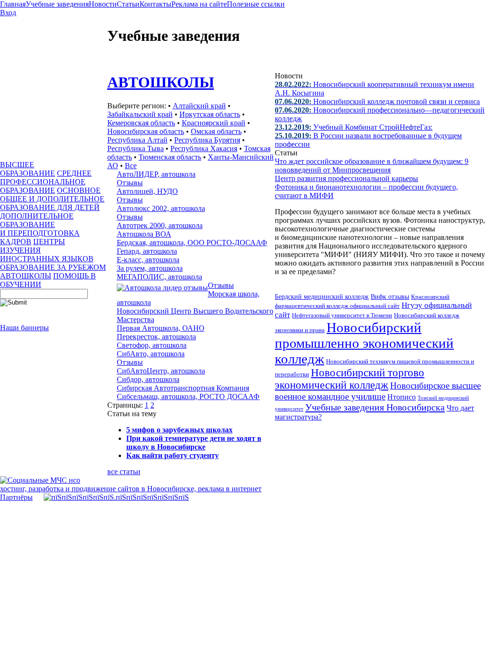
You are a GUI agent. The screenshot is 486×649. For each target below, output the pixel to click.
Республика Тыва (135, 148)
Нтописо (401, 397)
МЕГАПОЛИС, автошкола (159, 277)
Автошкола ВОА (144, 234)
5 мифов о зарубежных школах (179, 430)
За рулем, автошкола (150, 268)
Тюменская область (170, 157)
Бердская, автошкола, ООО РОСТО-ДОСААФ (192, 243)
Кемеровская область (141, 123)
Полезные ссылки (256, 4)
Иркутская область (209, 114)
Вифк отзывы (390, 296)
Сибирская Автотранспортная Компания (183, 388)
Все (131, 166)
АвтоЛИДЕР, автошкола (156, 174)
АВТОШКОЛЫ (25, 276)
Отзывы (130, 183)
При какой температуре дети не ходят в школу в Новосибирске (194, 442)
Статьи (128, 4)
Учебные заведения (57, 4)
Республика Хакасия (203, 148)
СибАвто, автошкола (151, 354)
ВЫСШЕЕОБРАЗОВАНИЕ (27, 169)
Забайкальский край (140, 114)
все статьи (123, 472)
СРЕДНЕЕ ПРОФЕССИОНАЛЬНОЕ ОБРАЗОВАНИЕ (46, 181)
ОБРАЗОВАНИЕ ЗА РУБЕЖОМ (53, 267)
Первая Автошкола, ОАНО (161, 328)
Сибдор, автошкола (148, 379)
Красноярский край (213, 123)
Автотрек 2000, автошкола (160, 225)
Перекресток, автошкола (156, 337)
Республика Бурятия (207, 140)
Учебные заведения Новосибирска (375, 407)
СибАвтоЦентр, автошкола (161, 371)
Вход (8, 13)
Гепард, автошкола (147, 251)
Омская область (216, 131)
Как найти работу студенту (172, 455)
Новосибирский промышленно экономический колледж (364, 343)
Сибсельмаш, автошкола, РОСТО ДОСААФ (188, 396)
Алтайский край (199, 106)
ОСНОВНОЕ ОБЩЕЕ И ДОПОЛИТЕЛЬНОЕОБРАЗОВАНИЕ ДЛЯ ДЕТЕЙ (52, 198)
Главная (13, 4)
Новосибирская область (145, 131)
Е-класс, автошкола (148, 260)
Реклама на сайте (199, 4)
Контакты (155, 4)
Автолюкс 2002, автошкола (161, 208)
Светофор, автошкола (152, 345)
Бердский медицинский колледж (322, 296)
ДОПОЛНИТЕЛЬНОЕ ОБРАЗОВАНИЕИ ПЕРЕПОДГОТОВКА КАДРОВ (40, 229)
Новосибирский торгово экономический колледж (349, 379)
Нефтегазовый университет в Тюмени (342, 315)
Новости (103, 4)
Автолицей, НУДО (147, 191)
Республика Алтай (137, 140)
